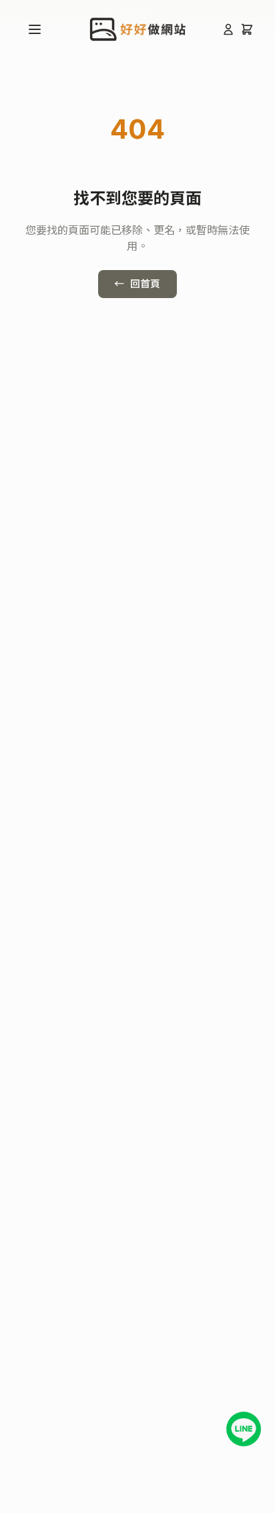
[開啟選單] (34, 29)
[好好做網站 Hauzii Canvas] (137, 29)
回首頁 (137, 283)
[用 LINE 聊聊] (244, 1429)
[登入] (228, 29)
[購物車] (247, 29)
